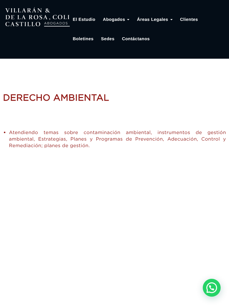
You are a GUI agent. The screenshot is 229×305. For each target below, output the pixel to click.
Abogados (114, 19)
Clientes (189, 19)
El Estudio (84, 19)
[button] (212, 288)
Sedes (107, 39)
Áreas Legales (153, 19)
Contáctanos (136, 39)
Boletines (83, 39)
